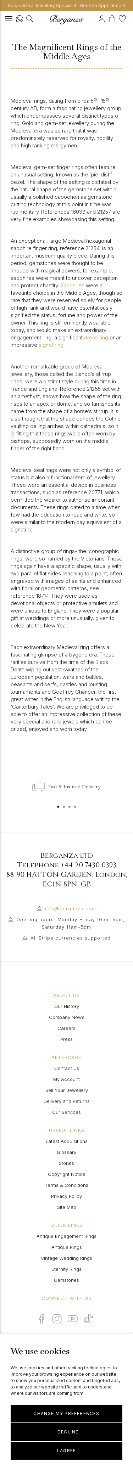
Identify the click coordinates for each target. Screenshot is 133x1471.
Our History (66, 1006)
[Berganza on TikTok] (88, 1318)
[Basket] (114, 18)
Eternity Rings (66, 1269)
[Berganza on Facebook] (41, 1319)
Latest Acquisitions (67, 1141)
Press (66, 1039)
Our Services (66, 1112)
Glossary (66, 1152)
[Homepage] (66, 20)
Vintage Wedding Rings (66, 1258)
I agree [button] (66, 1450)
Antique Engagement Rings (66, 1236)
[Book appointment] (97, 18)
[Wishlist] (123, 18)
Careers (66, 1028)
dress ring (96, 337)
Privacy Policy (66, 1196)
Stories (66, 1163)
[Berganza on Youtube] (73, 1319)
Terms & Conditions (66, 1185)
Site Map (66, 1207)
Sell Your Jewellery (66, 1090)
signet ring (51, 345)
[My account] (102, 18)
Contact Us (66, 1068)
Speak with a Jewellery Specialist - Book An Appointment (66, 5)
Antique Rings (66, 1247)
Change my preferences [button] (66, 1413)
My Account (66, 1079)
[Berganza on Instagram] (57, 1319)
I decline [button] (67, 1432)
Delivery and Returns (67, 1101)
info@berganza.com (70, 908)
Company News (66, 1017)
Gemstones (66, 1280)
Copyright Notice (66, 1174)
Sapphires (72, 285)
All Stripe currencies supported (71, 938)
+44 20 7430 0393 (88, 865)
